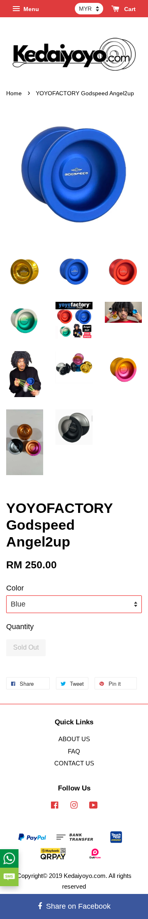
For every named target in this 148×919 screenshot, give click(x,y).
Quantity (20, 627)
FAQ (74, 751)
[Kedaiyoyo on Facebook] (54, 806)
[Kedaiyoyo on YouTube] (93, 806)
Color (15, 588)
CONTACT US (74, 763)
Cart (129, 9)
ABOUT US (74, 738)
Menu (30, 9)
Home (14, 93)
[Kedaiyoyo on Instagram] (74, 806)
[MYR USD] (89, 8)
